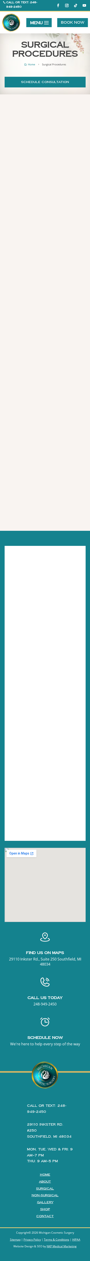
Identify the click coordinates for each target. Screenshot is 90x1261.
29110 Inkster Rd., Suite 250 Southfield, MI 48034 (45, 962)
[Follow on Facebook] (58, 5)
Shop (45, 1209)
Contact (45, 1216)
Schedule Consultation (45, 82)
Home (45, 1175)
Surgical (45, 1189)
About (45, 1182)
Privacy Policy (32, 1240)
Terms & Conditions (56, 1240)
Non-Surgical (45, 1195)
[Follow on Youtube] (84, 5)
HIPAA (76, 1240)
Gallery (45, 1202)
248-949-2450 (45, 1004)
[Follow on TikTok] (75, 5)
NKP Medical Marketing (62, 1246)
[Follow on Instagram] (66, 5)
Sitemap (15, 1240)
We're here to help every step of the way (45, 1044)
